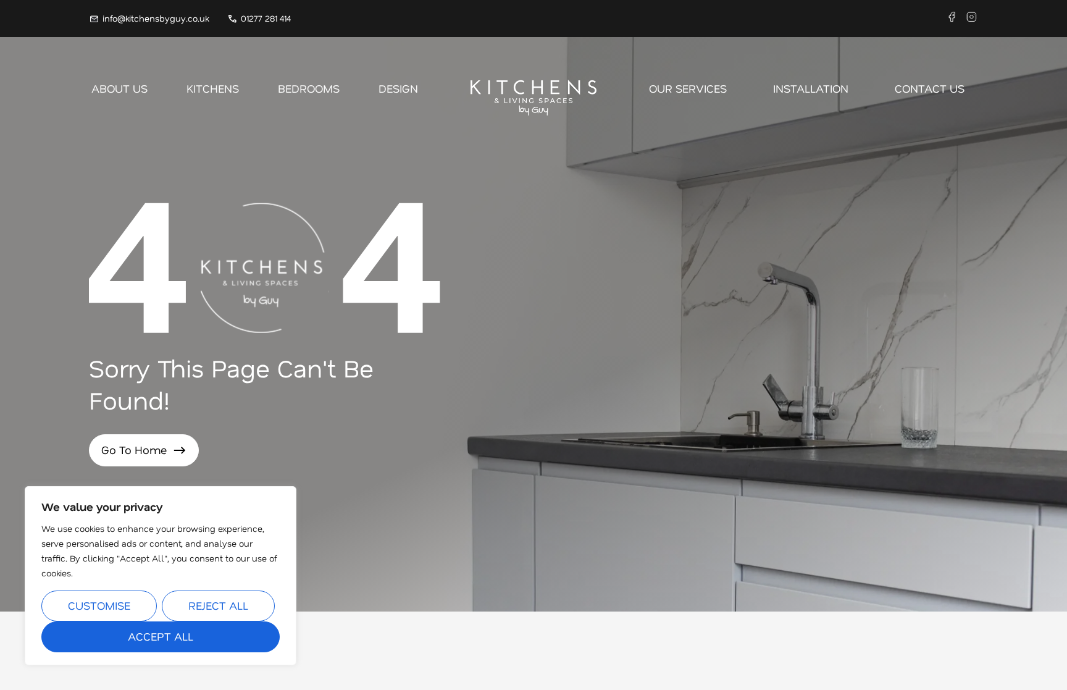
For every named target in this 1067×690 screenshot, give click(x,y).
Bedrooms (309, 88)
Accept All (160, 636)
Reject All (218, 605)
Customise (99, 605)
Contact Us (929, 88)
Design (398, 88)
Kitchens (212, 88)
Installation (810, 88)
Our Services (688, 88)
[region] (160, 575)
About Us (119, 88)
